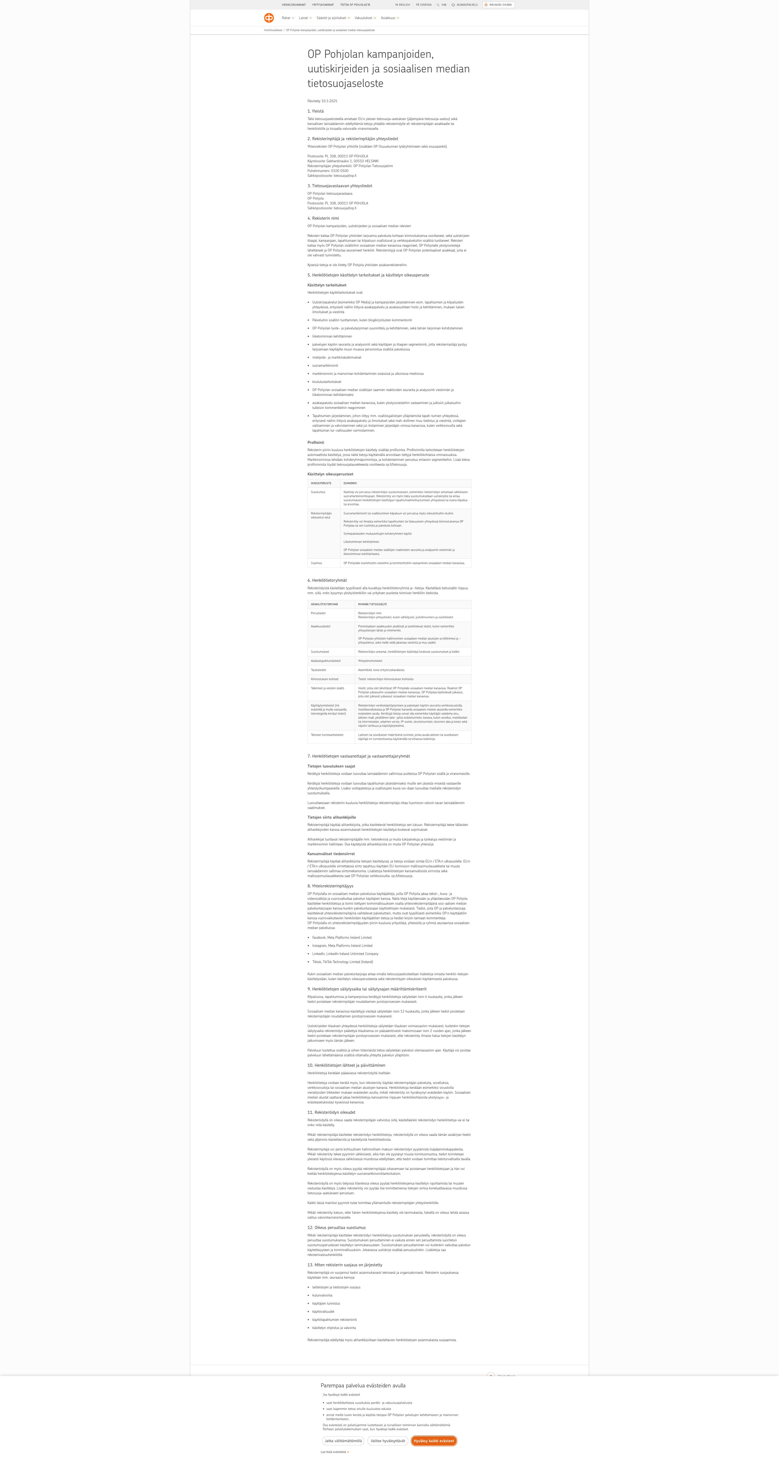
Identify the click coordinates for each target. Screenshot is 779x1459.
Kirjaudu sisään (501, 4)
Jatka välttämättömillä (343, 1441)
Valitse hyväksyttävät (388, 1441)
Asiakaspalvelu (467, 4)
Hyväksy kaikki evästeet (434, 1441)
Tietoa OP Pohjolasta (355, 4)
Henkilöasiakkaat (294, 4)
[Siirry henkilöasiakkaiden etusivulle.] (269, 18)
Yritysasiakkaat (323, 4)
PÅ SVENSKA (423, 4)
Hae (444, 4)
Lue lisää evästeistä (333, 1452)
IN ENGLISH (402, 4)
